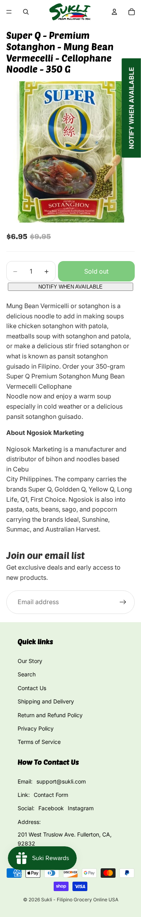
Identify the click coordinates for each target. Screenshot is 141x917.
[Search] (25, 11)
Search (27, 674)
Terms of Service (39, 741)
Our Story (30, 661)
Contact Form (51, 794)
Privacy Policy (36, 728)
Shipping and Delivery (46, 701)
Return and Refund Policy (50, 715)
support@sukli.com (61, 781)
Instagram (81, 808)
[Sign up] (123, 602)
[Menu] (9, 12)
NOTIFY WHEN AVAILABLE (70, 287)
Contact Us (32, 688)
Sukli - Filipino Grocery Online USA (79, 899)
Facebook (51, 808)
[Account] (114, 11)
